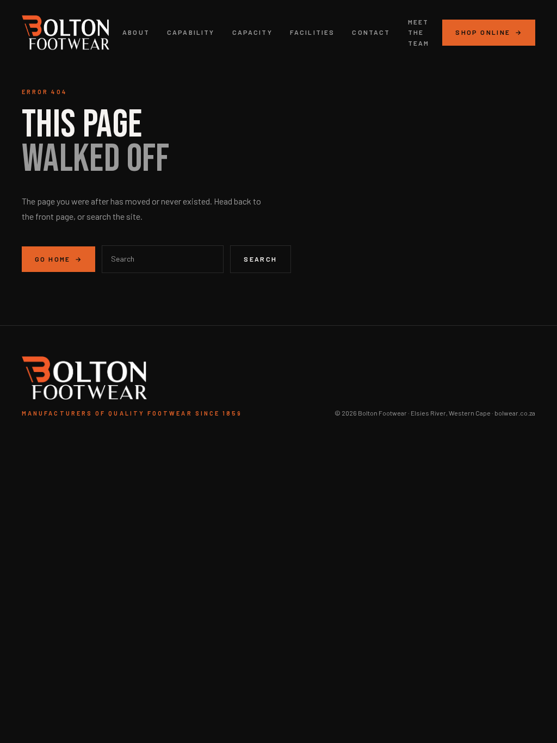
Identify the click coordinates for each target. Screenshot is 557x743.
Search (260, 259)
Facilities (312, 32)
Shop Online (488, 32)
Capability (191, 32)
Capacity (252, 32)
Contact (371, 32)
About (136, 32)
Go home (58, 259)
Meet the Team (419, 32)
